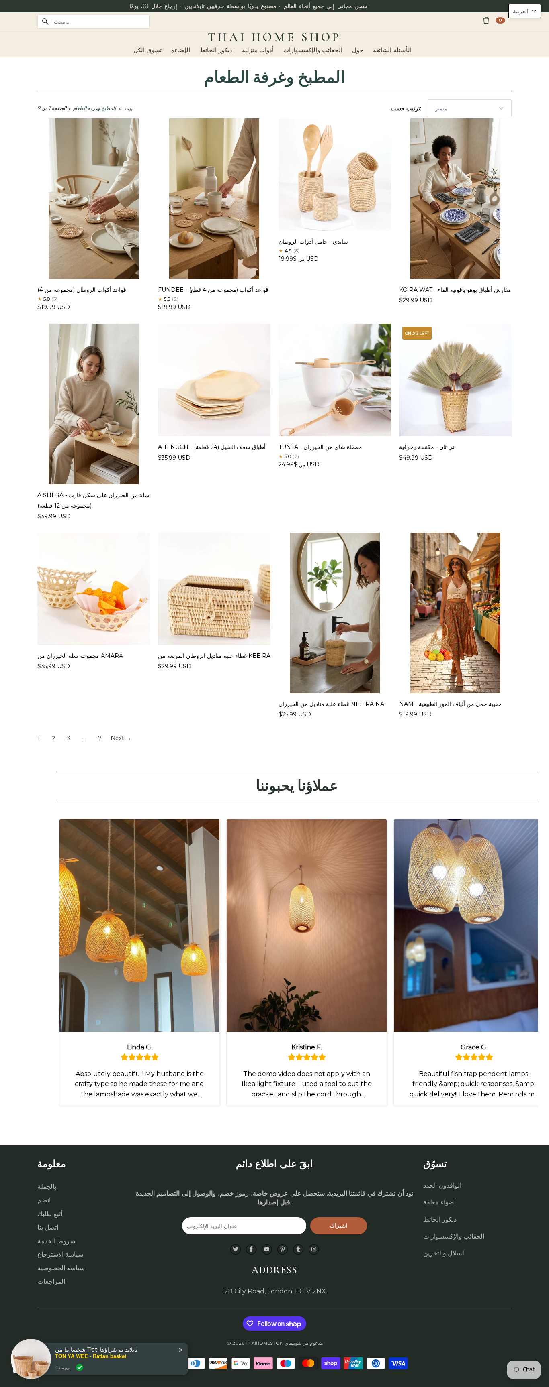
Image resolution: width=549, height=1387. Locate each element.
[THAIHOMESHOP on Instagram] (314, 1249)
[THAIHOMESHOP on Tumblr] (298, 1249)
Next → (121, 738)
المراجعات (51, 1281)
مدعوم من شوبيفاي (304, 1343)
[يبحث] (45, 21)
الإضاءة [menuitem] (180, 50)
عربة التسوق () (500, 20)
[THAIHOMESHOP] (274, 37)
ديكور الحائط (440, 1219)
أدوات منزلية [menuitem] (258, 50)
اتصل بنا (47, 1227)
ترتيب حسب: (407, 108)
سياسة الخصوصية (61, 1268)
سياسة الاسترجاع (60, 1254)
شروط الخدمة (56, 1241)
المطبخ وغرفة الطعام (274, 77)
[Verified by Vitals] (79, 1367)
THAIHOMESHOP (264, 1343)
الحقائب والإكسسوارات (453, 1236)
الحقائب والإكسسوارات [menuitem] (312, 50)
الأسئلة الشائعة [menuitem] (392, 50)
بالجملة (46, 1186)
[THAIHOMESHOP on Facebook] (251, 1249)
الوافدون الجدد (442, 1185)
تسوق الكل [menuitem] (147, 50)
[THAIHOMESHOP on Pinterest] (282, 1249)
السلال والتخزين (444, 1253)
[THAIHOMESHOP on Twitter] (235, 1249)
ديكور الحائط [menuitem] (216, 50)
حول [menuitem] (357, 50)
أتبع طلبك (49, 1214)
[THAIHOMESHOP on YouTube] (267, 1249)
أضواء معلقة (439, 1202)
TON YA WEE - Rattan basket (90, 1356)
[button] (525, 11)
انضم (44, 1200)
